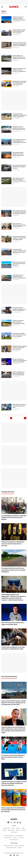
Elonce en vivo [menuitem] (21, 837)
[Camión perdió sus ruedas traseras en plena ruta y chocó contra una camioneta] (6, 32)
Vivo (26, 6)
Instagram (14, 822)
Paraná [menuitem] (13, 828)
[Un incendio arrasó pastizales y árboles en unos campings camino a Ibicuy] (6, 252)
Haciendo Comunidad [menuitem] (9, 835)
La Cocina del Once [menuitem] (7, 837)
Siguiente (25, 418)
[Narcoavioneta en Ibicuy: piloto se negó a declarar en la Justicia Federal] (6, 336)
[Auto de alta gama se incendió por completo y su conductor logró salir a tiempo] (6, 310)
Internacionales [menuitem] (11, 830)
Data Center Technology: (14, 855)
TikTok (17, 822)
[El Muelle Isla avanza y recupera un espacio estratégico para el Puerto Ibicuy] (6, 19)
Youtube (20, 822)
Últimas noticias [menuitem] (7, 828)
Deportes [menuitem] (18, 830)
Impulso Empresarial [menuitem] (19, 835)
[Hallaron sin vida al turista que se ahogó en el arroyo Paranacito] (6, 264)
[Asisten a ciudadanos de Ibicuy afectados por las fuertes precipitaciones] (6, 374)
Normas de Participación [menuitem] (11, 847)
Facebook (8, 822)
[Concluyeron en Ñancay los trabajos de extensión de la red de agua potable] (6, 239)
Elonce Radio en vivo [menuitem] (14, 839)
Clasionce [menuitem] (15, 837)
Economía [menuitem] (23, 830)
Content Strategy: (10, 855)
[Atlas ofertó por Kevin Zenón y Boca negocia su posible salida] (14, 612)
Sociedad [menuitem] (4, 830)
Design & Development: (17, 855)
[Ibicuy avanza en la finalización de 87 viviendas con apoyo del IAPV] (6, 226)
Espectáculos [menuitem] (14, 832)
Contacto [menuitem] (20, 847)
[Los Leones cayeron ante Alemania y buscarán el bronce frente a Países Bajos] (14, 745)
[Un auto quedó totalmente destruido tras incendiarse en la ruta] (6, 168)
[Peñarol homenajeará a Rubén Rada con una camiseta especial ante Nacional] (14, 531)
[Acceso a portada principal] (14, 7)
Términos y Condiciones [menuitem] (19, 845)
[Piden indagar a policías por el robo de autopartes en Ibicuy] (6, 407)
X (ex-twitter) (11, 822)
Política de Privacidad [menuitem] (8, 845)
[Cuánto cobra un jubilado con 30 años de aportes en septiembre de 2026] (14, 636)
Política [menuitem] (22, 828)
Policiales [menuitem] (18, 828)
